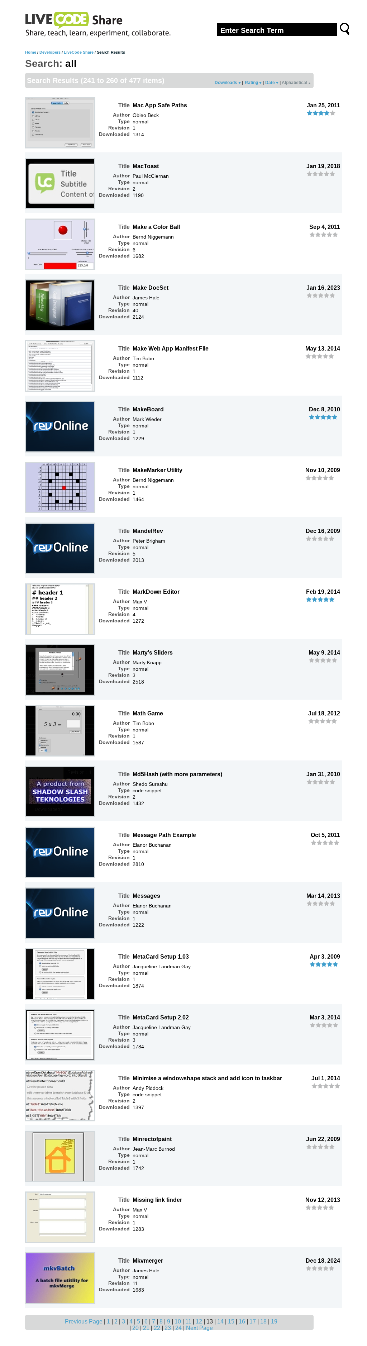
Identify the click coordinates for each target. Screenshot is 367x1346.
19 (274, 1321)
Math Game (148, 713)
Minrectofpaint (152, 1139)
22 (157, 1328)
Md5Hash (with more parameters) (177, 774)
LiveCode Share (79, 52)
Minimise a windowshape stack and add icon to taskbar (207, 1078)
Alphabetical (295, 82)
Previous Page (84, 1321)
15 (231, 1321)
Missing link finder (157, 1200)
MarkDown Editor (156, 592)
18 (263, 1321)
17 (252, 1321)
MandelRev (148, 531)
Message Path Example (164, 835)
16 (242, 1321)
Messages (146, 896)
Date (270, 82)
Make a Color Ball (156, 227)
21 (146, 1328)
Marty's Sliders (153, 653)
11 (188, 1321)
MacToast (146, 166)
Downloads (226, 82)
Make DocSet (150, 288)
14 (220, 1321)
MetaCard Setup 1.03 (161, 957)
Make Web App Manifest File (171, 349)
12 (199, 1321)
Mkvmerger (148, 1261)
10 (178, 1321)
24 (178, 1328)
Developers (50, 52)
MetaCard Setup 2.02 (161, 1017)
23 (168, 1328)
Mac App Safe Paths (160, 105)
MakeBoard (148, 409)
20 (135, 1328)
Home (30, 52)
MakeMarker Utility (157, 470)
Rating (252, 82)
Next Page (199, 1328)
